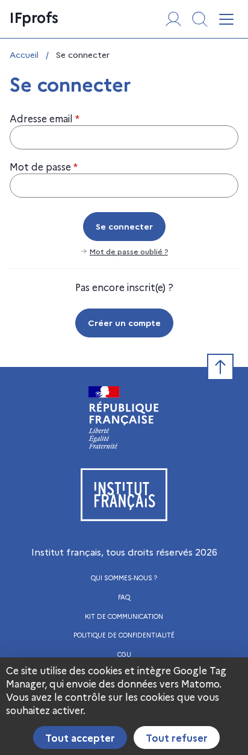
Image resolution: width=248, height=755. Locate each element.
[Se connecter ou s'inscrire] (173, 19)
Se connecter (124, 226)
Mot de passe (44, 166)
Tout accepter (80, 737)
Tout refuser (177, 737)
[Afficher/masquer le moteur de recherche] (200, 19)
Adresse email (44, 118)
